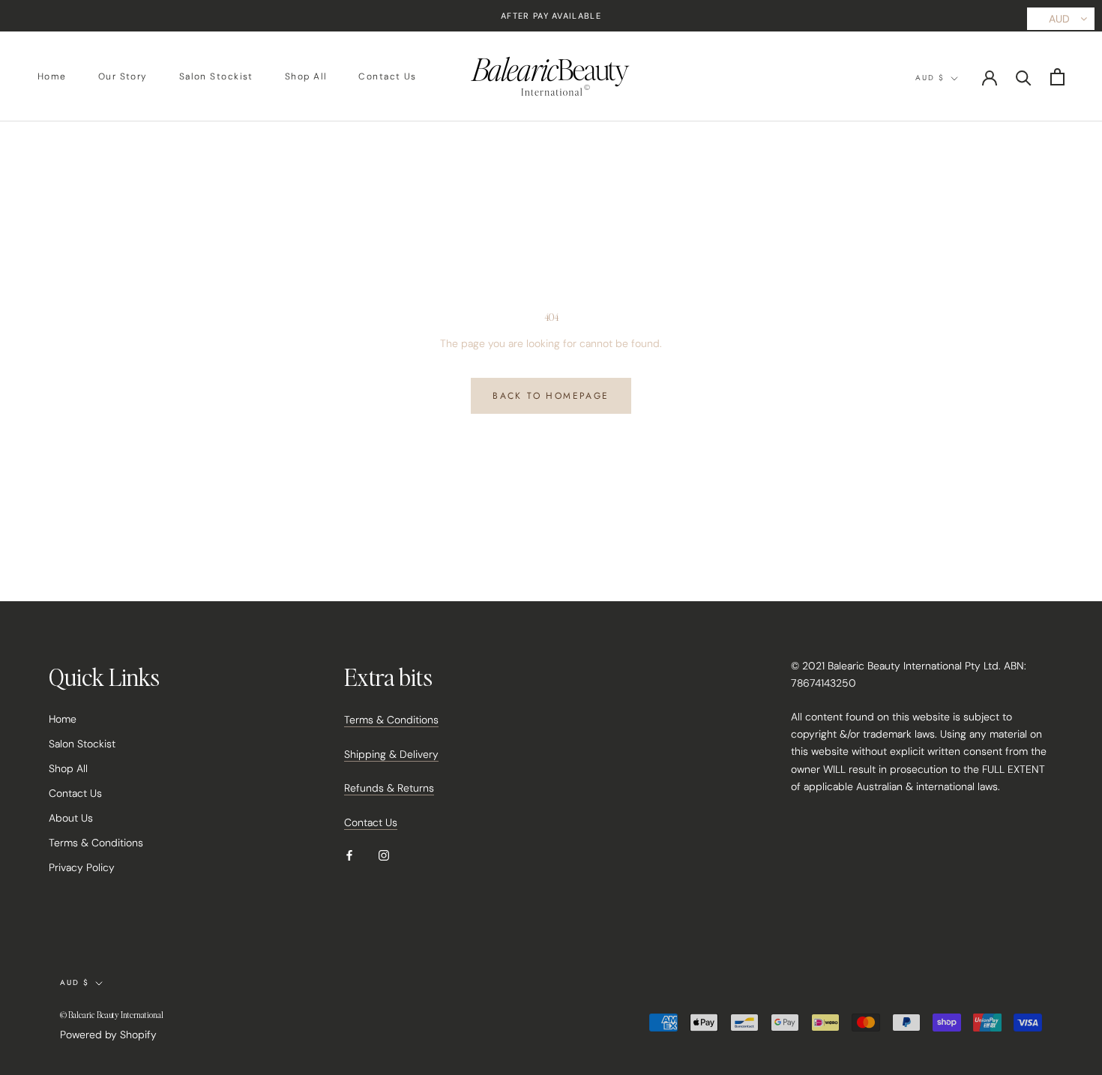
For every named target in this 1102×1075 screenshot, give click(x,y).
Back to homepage (551, 396)
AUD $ (930, 77)
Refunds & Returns (389, 788)
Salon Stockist (216, 77)
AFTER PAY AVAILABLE (551, 15)
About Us (71, 818)
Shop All (306, 77)
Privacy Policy (82, 867)
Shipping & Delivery (391, 754)
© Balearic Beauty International (111, 1015)
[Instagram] (384, 855)
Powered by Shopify (108, 1034)
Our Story (123, 77)
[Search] (1024, 77)
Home (52, 77)
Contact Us (387, 77)
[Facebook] (349, 855)
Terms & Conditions (96, 842)
